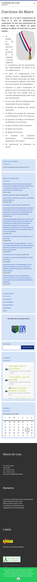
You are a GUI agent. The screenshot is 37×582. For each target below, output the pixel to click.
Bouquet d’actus (8, 305)
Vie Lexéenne (7, 299)
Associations (7, 308)
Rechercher (7, 344)
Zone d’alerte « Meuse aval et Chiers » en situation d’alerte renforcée (18, 199)
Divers (5, 311)
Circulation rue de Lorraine (11, 205)
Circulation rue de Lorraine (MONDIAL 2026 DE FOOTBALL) (18, 258)
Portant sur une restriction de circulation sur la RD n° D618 (18, 237)
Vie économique (8, 302)
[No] (35, 575)
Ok (18, 579)
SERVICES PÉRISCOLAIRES (11, 195)
